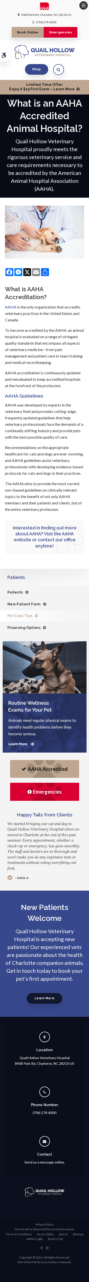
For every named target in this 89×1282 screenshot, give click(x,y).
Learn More (44, 998)
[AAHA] (44, 7)
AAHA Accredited (48, 769)
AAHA (10, 307)
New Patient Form (24, 604)
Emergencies (60, 32)
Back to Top (55, 1239)
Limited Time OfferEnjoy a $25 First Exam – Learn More (42, 87)
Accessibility (45, 1234)
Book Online (27, 32)
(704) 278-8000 (46, 22)
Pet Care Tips (19, 616)
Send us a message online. (44, 1162)
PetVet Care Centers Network (51, 1262)
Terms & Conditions (19, 1234)
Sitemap (78, 1234)
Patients (15, 592)
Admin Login (34, 1239)
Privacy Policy (45, 1224)
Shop (36, 69)
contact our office (57, 539)
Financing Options (24, 628)
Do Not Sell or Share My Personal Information (44, 1229)
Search (63, 1234)
